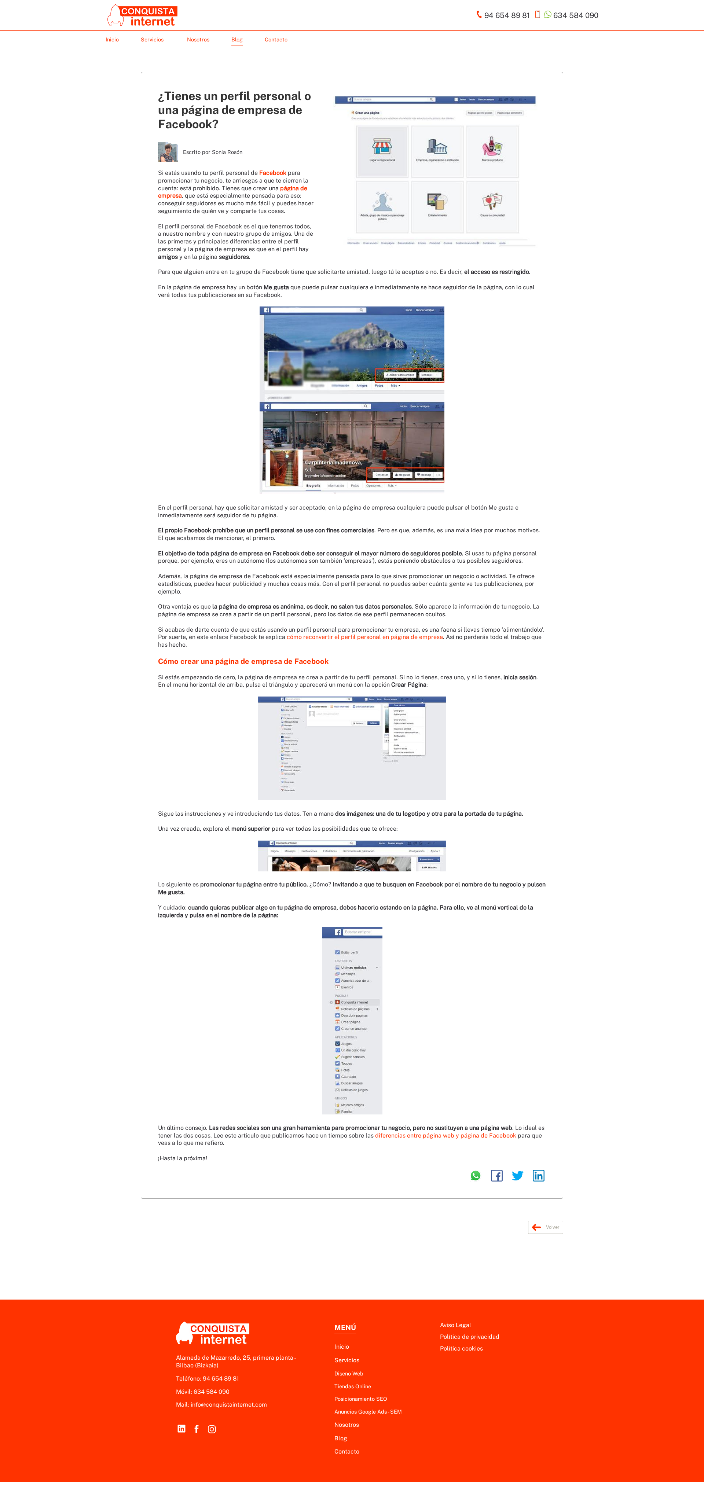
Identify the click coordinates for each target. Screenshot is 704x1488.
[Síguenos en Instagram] (212, 1428)
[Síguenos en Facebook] (196, 1428)
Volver (551, 1227)
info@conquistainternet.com (229, 1404)
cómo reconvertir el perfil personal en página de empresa (365, 636)
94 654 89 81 (221, 1378)
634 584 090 (212, 1391)
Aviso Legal (455, 1325)
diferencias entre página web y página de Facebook (446, 1135)
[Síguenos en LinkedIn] (181, 1428)
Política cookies (461, 1348)
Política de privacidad (469, 1336)
